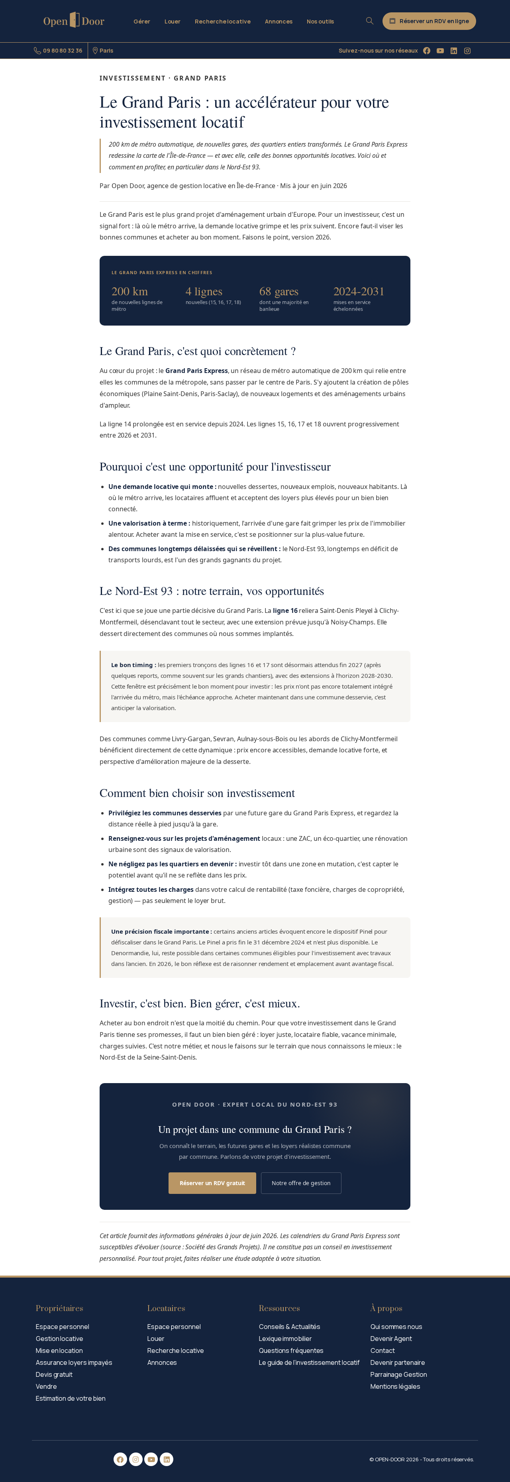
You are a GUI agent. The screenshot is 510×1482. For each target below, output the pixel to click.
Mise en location (59, 1350)
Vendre (46, 1386)
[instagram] (467, 50)
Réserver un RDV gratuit (212, 1183)
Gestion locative (59, 1338)
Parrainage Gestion (399, 1374)
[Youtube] (151, 1459)
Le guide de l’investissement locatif (309, 1362)
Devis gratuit (54, 1374)
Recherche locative (175, 1350)
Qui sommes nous (396, 1326)
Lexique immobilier (285, 1338)
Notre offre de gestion (301, 1183)
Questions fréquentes (291, 1350)
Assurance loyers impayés (74, 1362)
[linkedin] (454, 50)
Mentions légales (395, 1386)
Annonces (162, 1362)
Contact (382, 1350)
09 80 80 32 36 (62, 50)
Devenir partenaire (398, 1362)
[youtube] (440, 50)
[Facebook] (427, 50)
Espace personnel (62, 1326)
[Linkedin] (166, 1459)
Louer (156, 1338)
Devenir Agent (391, 1338)
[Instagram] (136, 1459)
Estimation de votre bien (71, 1398)
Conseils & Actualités (289, 1326)
